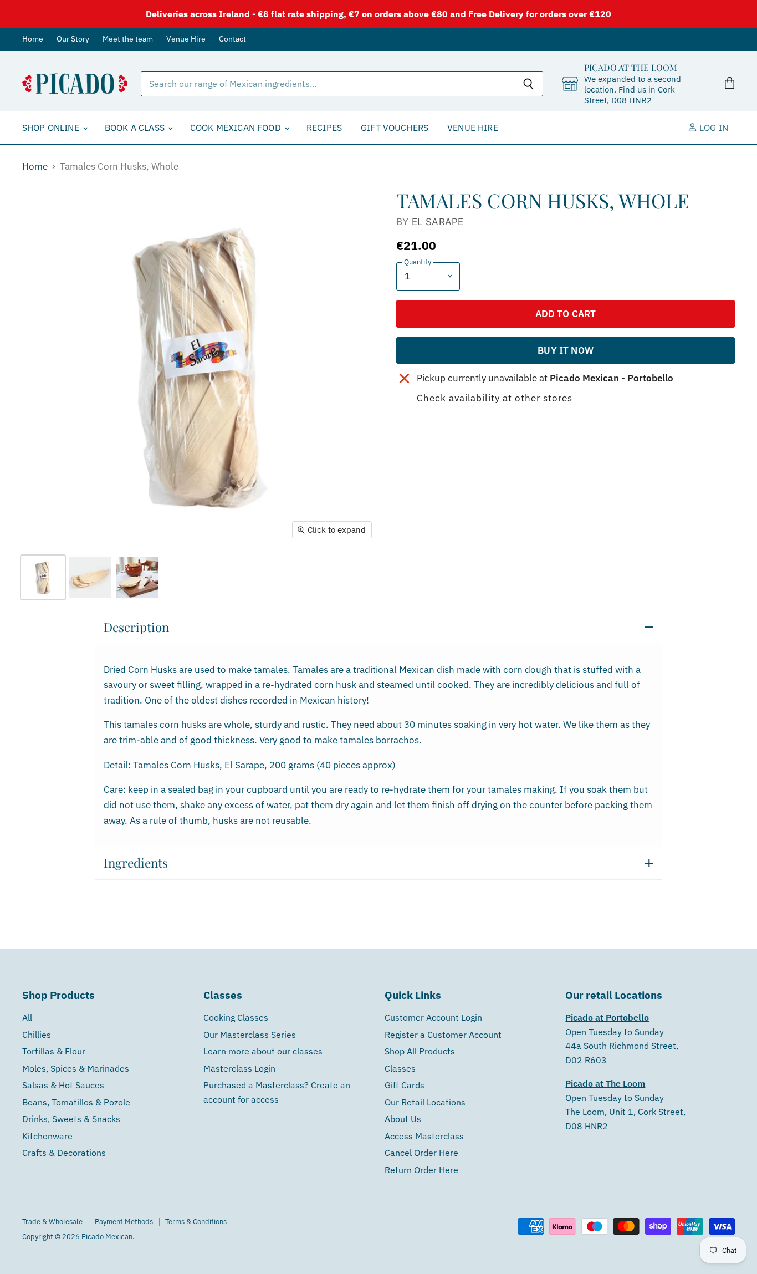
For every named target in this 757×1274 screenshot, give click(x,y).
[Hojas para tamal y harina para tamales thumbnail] (137, 577)
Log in (712, 127)
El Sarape (438, 221)
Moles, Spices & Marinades (75, 1068)
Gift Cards (404, 1084)
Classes (400, 1068)
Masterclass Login (239, 1068)
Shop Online (51, 127)
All (27, 1017)
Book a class (136, 127)
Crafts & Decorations (64, 1152)
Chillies (36, 1034)
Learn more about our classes (263, 1051)
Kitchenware (47, 1135)
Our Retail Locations (425, 1102)
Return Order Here (421, 1169)
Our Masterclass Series (249, 1034)
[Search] (528, 83)
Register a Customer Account (443, 1034)
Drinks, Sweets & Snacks (71, 1118)
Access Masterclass (424, 1135)
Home (32, 39)
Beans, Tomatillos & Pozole (76, 1102)
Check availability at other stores (494, 398)
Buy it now (566, 350)
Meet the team (128, 39)
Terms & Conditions (196, 1221)
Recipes (324, 127)
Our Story (73, 39)
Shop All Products (420, 1051)
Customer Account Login (433, 1017)
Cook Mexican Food (236, 127)
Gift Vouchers (394, 127)
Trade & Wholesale (52, 1221)
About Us (403, 1118)
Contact (232, 39)
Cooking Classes (235, 1017)
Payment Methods (124, 1221)
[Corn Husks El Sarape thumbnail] (43, 577)
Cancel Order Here (421, 1152)
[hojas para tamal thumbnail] (90, 577)
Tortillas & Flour (53, 1051)
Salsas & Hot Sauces (63, 1084)
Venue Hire (186, 39)
